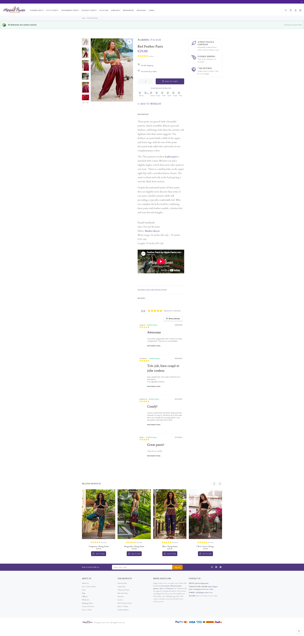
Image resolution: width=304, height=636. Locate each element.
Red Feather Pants (153, 346)
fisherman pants (176, 586)
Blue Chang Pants (170, 546)
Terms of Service (88, 606)
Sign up (177, 567)
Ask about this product (149, 71)
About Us (85, 583)
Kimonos (121, 596)
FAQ (84, 590)
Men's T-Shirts (123, 606)
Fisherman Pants (123, 590)
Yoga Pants (121, 586)
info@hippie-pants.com (204, 592)
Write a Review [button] (174, 319)
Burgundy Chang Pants (134, 546)
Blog (83, 593)
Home (83, 18)
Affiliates (85, 596)
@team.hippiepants (202, 583)
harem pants (165, 586)
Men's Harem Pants (125, 603)
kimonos (170, 588)
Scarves (120, 600)
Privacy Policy (87, 610)
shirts (161, 588)
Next (87, 102)
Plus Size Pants (123, 593)
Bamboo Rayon (152, 230)
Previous (83, 102)
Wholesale (85, 600)
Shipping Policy (87, 603)
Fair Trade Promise (89, 586)
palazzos (156, 588)
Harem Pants (122, 583)
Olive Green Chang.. (205, 546)
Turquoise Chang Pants (99, 546)
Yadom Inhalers (123, 610)
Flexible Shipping (147, 65)
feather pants (171, 156)
